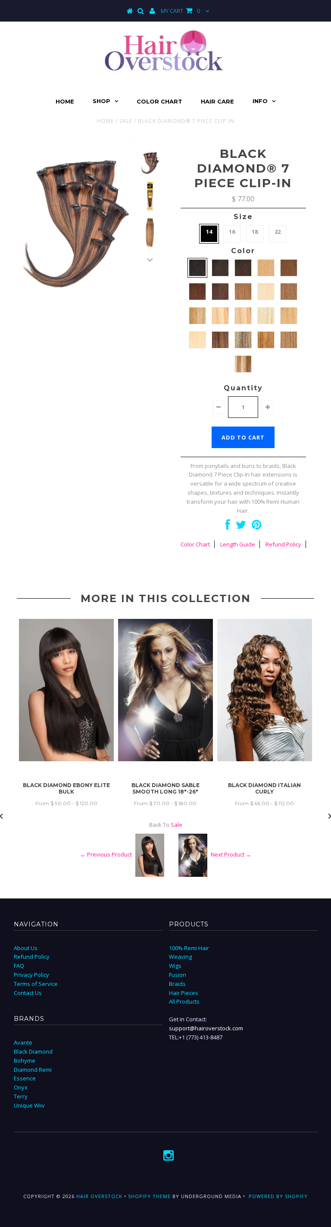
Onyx (21, 1087)
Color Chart (159, 101)
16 (232, 231)
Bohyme (24, 1060)
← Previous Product (106, 854)
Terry (21, 1096)
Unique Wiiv (29, 1105)
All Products (184, 1001)
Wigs (175, 966)
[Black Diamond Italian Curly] (264, 759)
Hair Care (217, 101)
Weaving (180, 956)
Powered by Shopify (278, 1196)
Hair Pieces (183, 993)
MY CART (180, 11)
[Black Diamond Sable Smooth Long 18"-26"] (165, 759)
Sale (125, 121)
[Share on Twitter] (241, 526)
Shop (101, 100)
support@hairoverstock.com (206, 1028)
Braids (177, 984)
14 (209, 231)
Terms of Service (36, 984)
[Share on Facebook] (227, 526)
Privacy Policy (31, 975)
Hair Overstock (99, 1196)
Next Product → (231, 854)
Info (260, 100)
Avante (23, 1042)
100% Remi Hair (189, 948)
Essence (25, 1078)
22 (278, 231)
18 (255, 231)
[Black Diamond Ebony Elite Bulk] (66, 759)
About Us (25, 948)
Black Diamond (33, 1051)
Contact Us (28, 993)
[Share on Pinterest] (256, 526)
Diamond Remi (33, 1069)
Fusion (177, 975)
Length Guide (237, 544)
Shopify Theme (149, 1196)
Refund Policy (283, 544)
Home (65, 101)
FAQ (19, 966)
